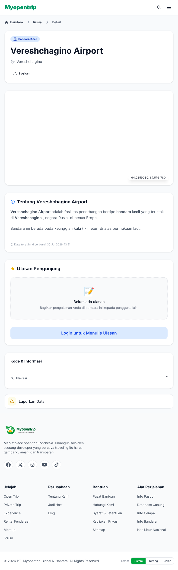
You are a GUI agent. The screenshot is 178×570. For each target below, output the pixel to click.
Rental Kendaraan (17, 521)
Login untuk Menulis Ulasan (89, 333)
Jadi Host (55, 505)
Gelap (167, 561)
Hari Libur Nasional (151, 530)
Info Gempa (146, 513)
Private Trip (12, 505)
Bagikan (24, 73)
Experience (12, 513)
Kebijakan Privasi (105, 521)
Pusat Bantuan (104, 496)
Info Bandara (147, 521)
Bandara (16, 22)
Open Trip (11, 496)
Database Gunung (151, 505)
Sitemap (99, 530)
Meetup (10, 530)
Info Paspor (146, 496)
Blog (51, 513)
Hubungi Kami (103, 505)
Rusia (37, 22)
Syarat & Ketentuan (107, 513)
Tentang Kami (58, 496)
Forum (8, 538)
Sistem (138, 561)
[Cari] (159, 7)
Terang (153, 561)
